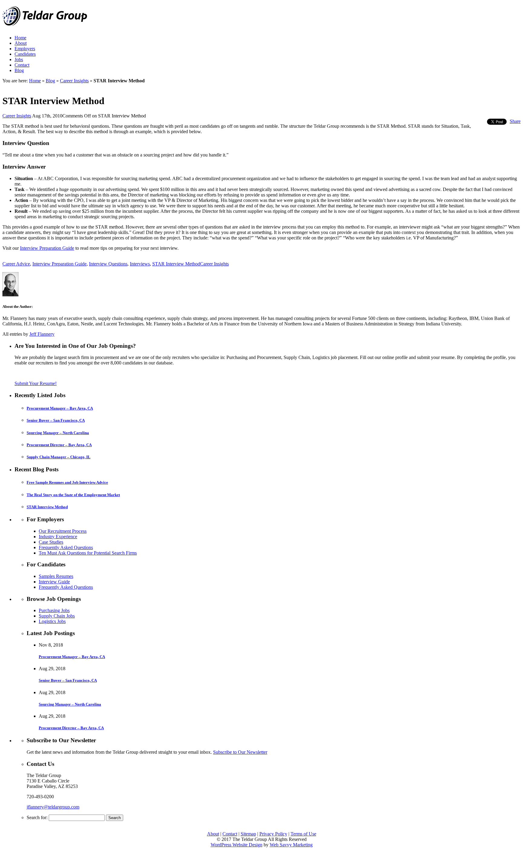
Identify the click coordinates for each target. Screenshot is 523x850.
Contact (22, 65)
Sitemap (248, 833)
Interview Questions (108, 263)
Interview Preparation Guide (47, 248)
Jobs (19, 59)
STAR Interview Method (176, 263)
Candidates (25, 54)
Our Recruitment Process (63, 531)
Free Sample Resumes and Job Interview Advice (67, 482)
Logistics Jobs (52, 621)
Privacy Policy (273, 833)
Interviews (140, 263)
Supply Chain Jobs (57, 615)
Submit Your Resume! (36, 383)
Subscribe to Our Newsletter (240, 752)
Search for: (37, 817)
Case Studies (51, 542)
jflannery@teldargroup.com (53, 806)
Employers (25, 48)
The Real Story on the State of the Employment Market (73, 495)
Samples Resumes (56, 576)
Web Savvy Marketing (291, 844)
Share (515, 121)
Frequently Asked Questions (66, 547)
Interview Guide (54, 581)
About (21, 43)
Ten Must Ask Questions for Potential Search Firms (88, 552)
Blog (19, 70)
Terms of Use (303, 833)
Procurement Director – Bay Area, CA (59, 445)
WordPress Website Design (236, 844)
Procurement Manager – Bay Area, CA (60, 408)
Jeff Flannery (41, 334)
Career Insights (74, 80)
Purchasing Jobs (54, 610)
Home (20, 37)
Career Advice (16, 263)
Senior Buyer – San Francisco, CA (56, 420)
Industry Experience (58, 536)
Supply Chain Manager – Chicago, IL (58, 457)
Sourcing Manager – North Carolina (58, 432)
